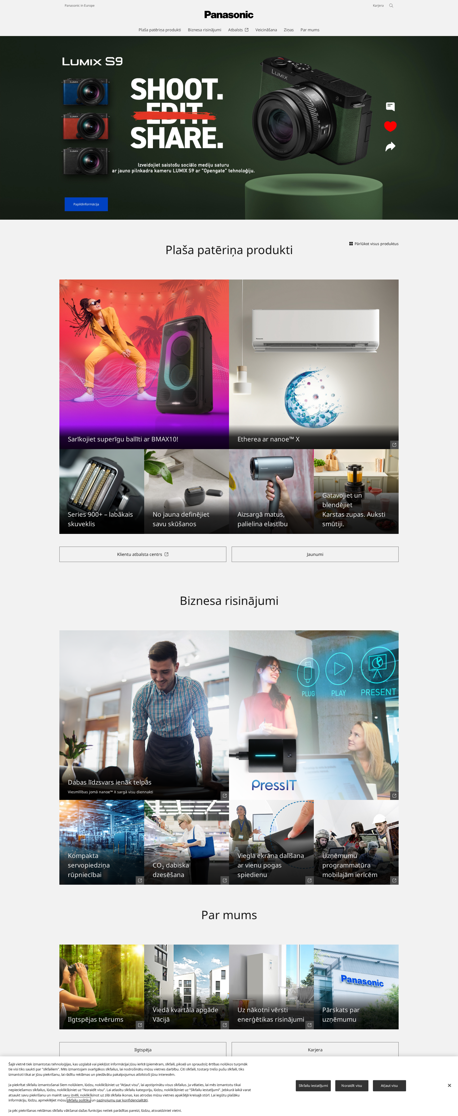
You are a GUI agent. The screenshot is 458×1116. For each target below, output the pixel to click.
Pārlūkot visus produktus (377, 243)
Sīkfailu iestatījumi (313, 1085)
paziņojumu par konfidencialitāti (122, 1100)
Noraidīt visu (351, 1085)
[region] (229, 1086)
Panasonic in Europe (80, 5)
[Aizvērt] (449, 1085)
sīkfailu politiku (79, 1100)
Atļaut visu (389, 1085)
